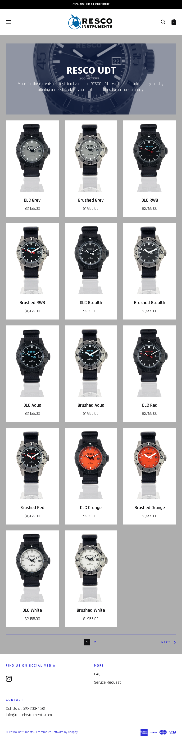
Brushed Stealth (149, 303)
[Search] (163, 22)
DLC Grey (32, 200)
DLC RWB (149, 200)
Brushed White (91, 610)
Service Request (107, 682)
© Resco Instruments (20, 732)
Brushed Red (32, 508)
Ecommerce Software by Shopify (57, 732)
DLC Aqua (32, 405)
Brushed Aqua (91, 405)
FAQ (97, 674)
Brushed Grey (91, 200)
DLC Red (149, 405)
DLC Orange (91, 508)
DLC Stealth (91, 303)
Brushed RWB (32, 303)
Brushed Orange (150, 508)
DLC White (32, 610)
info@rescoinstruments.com (29, 715)
